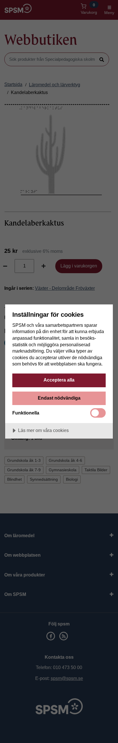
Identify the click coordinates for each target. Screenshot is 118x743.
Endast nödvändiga (59, 397)
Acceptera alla (59, 379)
